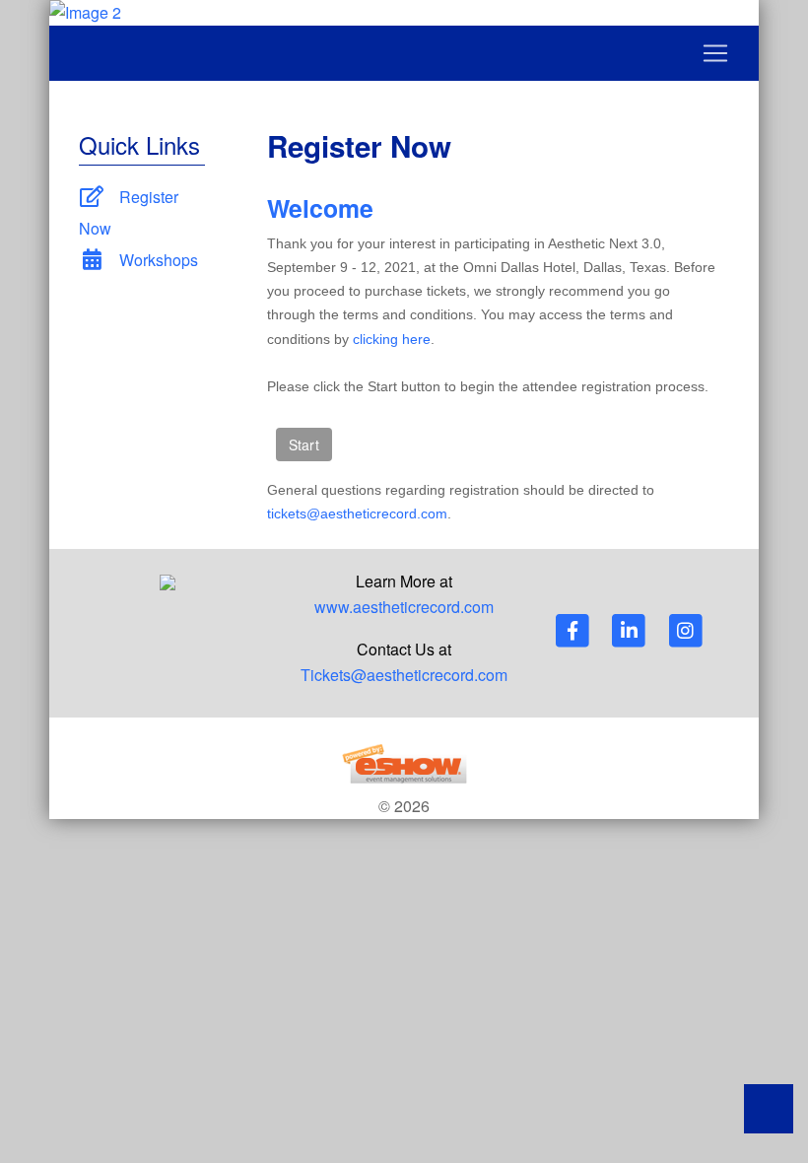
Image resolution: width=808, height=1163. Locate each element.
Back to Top (768, 1108)
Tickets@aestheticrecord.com (404, 674)
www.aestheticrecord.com (404, 606)
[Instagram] (685, 630)
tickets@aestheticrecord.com (357, 513)
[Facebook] (574, 630)
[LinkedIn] (630, 630)
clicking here (392, 339)
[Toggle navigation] (404, 53)
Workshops (156, 259)
